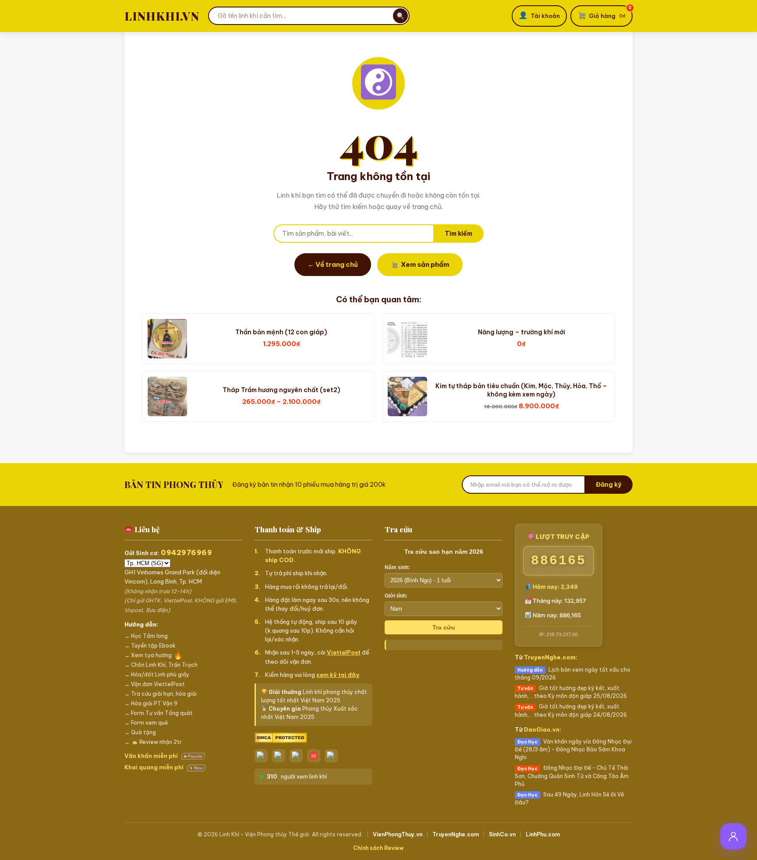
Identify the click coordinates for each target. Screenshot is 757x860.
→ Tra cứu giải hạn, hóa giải (160, 693)
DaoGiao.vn (541, 729)
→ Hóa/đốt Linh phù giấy (156, 674)
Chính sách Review (378, 848)
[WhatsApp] (296, 755)
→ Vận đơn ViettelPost (154, 684)
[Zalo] (261, 755)
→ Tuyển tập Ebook (150, 645)
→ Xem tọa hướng (148, 655)
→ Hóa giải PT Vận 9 (150, 703)
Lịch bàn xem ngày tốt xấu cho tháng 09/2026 (572, 673)
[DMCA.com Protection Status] (313, 738)
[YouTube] (331, 755)
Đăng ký (608, 484)
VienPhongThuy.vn (397, 834)
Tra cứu (443, 627)
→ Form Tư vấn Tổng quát (158, 713)
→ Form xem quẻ (146, 722)
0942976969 (186, 552)
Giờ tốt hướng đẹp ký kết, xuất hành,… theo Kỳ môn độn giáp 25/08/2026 (571, 692)
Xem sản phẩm (425, 264)
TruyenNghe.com (550, 657)
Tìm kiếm (458, 233)
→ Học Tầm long (146, 636)
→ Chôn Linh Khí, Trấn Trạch (161, 665)
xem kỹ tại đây (337, 674)
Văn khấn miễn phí (151, 755)
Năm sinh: (397, 567)
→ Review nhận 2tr (153, 742)
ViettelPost (344, 652)
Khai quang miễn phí (154, 767)
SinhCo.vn (502, 834)
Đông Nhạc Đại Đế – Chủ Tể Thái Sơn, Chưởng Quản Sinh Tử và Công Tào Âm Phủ (572, 775)
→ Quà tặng (140, 732)
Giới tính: (396, 596)
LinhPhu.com (543, 834)
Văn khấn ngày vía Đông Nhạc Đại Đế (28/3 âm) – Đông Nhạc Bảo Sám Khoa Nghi (573, 749)
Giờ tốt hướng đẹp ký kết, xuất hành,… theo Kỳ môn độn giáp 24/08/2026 (571, 710)
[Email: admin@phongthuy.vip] (313, 755)
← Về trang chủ (333, 264)
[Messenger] (278, 755)
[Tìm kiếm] (400, 15)
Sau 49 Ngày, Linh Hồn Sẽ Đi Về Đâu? (569, 798)
